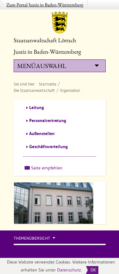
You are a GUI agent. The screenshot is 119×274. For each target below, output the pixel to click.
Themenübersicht (32, 238)
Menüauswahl (41, 66)
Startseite (47, 83)
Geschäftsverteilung (48, 146)
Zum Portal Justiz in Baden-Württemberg (44, 5)
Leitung (36, 107)
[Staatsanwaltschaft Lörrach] (60, 22)
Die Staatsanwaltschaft (34, 90)
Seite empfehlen (47, 168)
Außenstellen (42, 133)
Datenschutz (69, 270)
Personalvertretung (47, 120)
